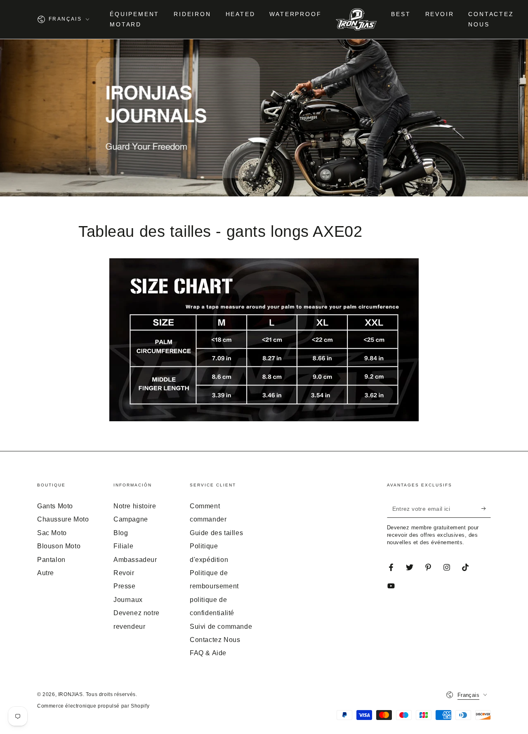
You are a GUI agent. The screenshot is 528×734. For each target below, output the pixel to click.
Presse (124, 586)
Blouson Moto (58, 546)
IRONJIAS (70, 694)
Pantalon (51, 559)
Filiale (123, 546)
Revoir (123, 572)
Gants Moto (55, 506)
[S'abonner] (486, 508)
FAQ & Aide (208, 652)
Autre (45, 572)
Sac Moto (52, 532)
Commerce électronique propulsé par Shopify (93, 706)
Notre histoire (134, 506)
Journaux (128, 599)
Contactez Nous (215, 639)
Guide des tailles (216, 532)
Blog (120, 532)
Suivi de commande (221, 626)
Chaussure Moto (63, 519)
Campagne (130, 519)
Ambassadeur (135, 559)
